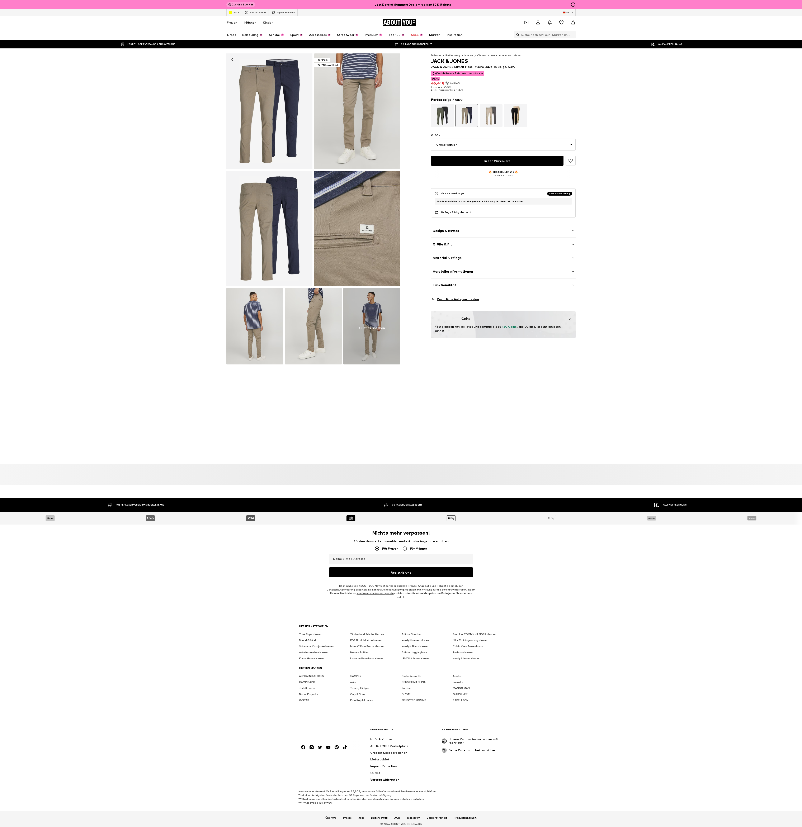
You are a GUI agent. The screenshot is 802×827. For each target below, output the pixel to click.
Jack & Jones (307, 688)
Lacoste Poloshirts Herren (366, 658)
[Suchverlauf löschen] (572, 34)
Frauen (232, 22)
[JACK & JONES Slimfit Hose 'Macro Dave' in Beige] (269, 228)
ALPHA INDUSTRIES (311, 676)
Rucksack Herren (463, 652)
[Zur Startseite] (322, 731)
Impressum (413, 817)
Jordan (406, 688)
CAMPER (355, 676)
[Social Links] (303, 747)
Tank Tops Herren (310, 634)
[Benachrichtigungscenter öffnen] (549, 22)
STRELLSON (460, 700)
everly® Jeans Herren (466, 658)
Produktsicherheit (465, 817)
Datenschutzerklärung (341, 589)
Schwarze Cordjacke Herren (316, 646)
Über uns (330, 817)
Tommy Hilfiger (359, 688)
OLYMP (406, 694)
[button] (503, 145)
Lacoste (458, 682)
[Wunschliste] (561, 22)
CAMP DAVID (307, 682)
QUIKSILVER (460, 694)
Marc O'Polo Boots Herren (367, 646)
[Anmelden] (538, 22)
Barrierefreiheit (437, 817)
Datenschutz (379, 817)
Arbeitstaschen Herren (313, 652)
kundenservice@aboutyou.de (375, 593)
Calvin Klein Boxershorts (468, 646)
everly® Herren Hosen (415, 640)
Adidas (457, 676)
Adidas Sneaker (411, 634)
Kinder (268, 22)
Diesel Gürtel (307, 640)
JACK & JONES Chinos (506, 55)
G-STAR (304, 700)
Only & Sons (357, 694)
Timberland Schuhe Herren (367, 634)
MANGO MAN (461, 688)
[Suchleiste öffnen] (516, 35)
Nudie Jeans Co (411, 676)
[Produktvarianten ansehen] (442, 115)
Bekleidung (452, 55)
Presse (347, 817)
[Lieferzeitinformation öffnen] (569, 201)
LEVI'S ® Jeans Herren (415, 658)
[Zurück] (232, 59)
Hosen (468, 55)
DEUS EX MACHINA (414, 682)
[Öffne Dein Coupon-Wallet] (526, 22)
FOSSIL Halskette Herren (366, 640)
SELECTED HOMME (414, 700)
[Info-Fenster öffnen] (573, 4)
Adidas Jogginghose (414, 652)
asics (353, 682)
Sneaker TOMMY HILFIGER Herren (474, 634)
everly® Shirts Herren (415, 646)
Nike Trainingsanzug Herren (470, 640)
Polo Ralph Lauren (361, 700)
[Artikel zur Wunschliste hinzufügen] (571, 161)
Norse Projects (308, 694)
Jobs (361, 817)
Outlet (236, 12)
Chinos (481, 55)
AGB (397, 817)
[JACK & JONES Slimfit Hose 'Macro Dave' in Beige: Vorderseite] (269, 111)
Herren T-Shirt (359, 652)
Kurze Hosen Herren (311, 658)
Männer (250, 22)
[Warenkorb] (573, 22)
